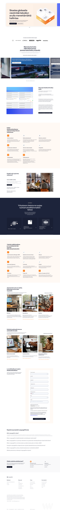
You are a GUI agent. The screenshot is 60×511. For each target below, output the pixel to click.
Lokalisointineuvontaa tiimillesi (47, 333)
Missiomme (31, 487)
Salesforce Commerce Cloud (28, 254)
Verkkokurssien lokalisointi (12, 147)
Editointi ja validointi (42, 138)
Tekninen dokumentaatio (27, 147)
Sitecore (40, 254)
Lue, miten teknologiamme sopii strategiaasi (45, 112)
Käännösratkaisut (10, 138)
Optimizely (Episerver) (11, 264)
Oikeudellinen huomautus (20, 509)
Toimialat (8, 484)
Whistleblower (20, 488)
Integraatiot (41, 147)
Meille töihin (31, 484)
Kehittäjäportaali (20, 483)
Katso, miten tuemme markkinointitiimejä (12, 359)
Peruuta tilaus (20, 487)
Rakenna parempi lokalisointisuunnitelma (43, 319)
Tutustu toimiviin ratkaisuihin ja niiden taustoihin (29, 55)
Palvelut (8, 483)
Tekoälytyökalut (10, 157)
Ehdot (7, 509)
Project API (25, 273)
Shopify (40, 264)
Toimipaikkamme (44, 483)
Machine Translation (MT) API (44, 273)
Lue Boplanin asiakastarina (16, 62)
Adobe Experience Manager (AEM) (13, 254)
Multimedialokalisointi (27, 138)
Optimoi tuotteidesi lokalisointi (26, 358)
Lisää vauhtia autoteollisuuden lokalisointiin (28, 319)
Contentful (25, 264)
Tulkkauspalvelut (26, 157)
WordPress (9, 273)
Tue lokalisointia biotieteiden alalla (11, 319)
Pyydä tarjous (43, 484)
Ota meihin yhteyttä (13, 23)
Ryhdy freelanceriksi (32, 483)
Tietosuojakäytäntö (11, 509)
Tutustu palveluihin (20, 23)
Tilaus (42, 487)
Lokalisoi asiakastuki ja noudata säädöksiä (43, 359)
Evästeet (16, 509)
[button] (26, 80)
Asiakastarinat (20, 484)
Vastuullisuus (31, 488)
